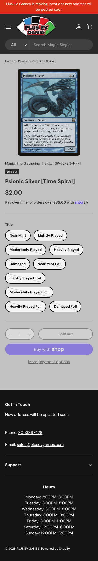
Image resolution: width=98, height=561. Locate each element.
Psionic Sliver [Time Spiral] (37, 61)
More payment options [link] (49, 361)
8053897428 (30, 432)
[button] (89, 27)
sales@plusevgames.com (40, 444)
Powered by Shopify (55, 549)
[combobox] (49, 45)
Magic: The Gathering (22, 163)
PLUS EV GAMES (28, 549)
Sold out (66, 334)
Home (9, 61)
